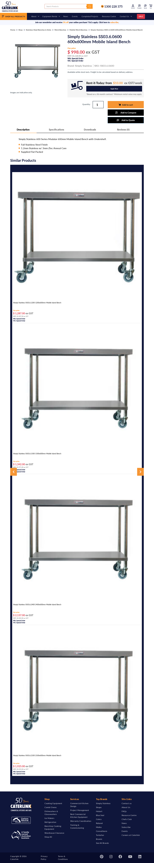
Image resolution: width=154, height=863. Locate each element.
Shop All (48, 836)
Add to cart (127, 104)
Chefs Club (127, 819)
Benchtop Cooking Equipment (53, 827)
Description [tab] (23, 129)
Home (12, 30)
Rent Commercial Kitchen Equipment (79, 815)
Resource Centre (109, 16)
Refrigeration (50, 822)
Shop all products (15, 16)
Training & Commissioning (77, 826)
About (33, 16)
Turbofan (100, 835)
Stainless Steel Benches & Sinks (38, 30)
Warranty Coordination (80, 821)
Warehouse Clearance (54, 832)
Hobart (99, 811)
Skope (99, 807)
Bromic (99, 839)
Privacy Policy (44, 857)
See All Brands (102, 843)
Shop (20, 30)
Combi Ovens (51, 807)
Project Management (79, 810)
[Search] (90, 6)
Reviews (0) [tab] (123, 129)
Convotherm (101, 831)
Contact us (124, 16)
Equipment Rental (49, 16)
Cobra (99, 819)
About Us (126, 807)
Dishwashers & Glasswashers (51, 812)
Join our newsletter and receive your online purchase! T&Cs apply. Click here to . (77, 22)
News (65, 16)
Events (75, 16)
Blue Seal (100, 815)
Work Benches (60, 30)
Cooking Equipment (53, 803)
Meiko (99, 827)
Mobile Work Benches (78, 30)
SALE (141, 16)
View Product (77, 297)
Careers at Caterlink (131, 835)
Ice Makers (49, 818)
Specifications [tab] (56, 129)
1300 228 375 (113, 6)
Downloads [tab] (90, 129)
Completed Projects (90, 16)
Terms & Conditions (63, 857)
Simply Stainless (83, 65)
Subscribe (126, 827)
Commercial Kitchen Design (79, 805)
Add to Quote (128, 120)
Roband (99, 823)
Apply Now (114, 89)
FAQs (124, 811)
